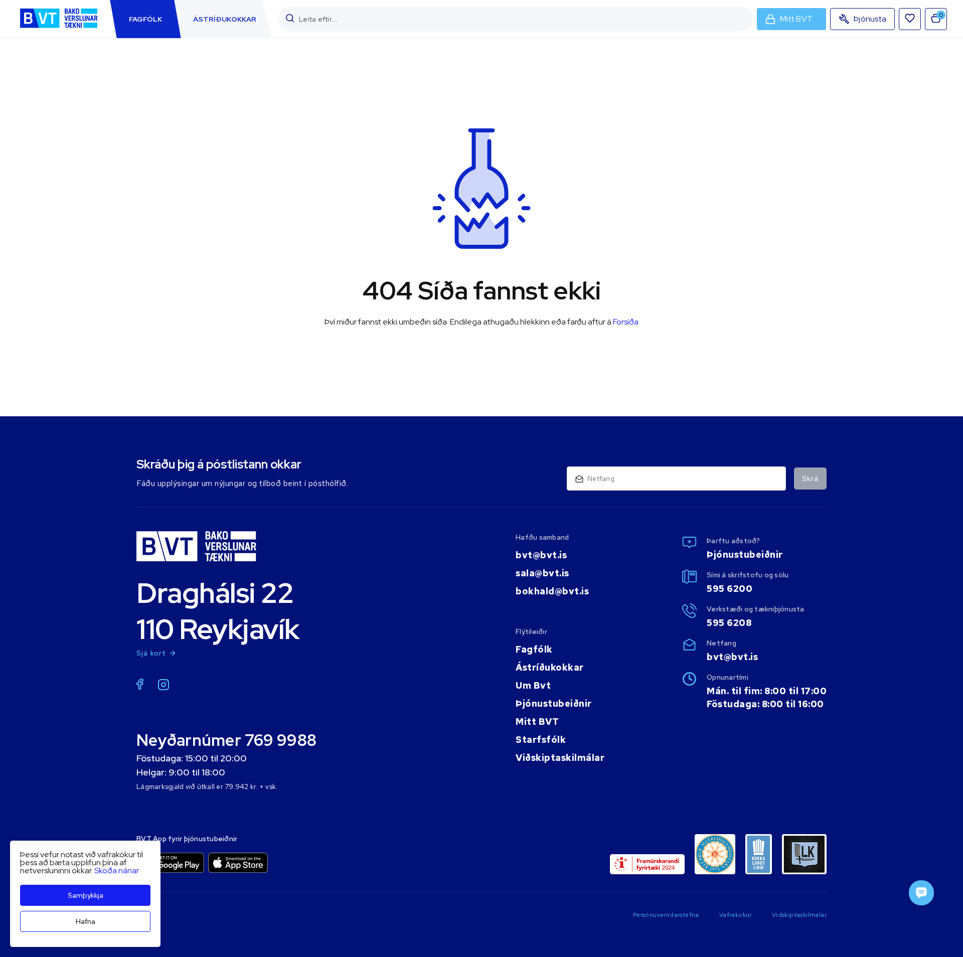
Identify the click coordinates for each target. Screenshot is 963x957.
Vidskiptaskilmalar (799, 915)
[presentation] (145, 19)
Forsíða (625, 321)
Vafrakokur (735, 915)
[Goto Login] (909, 19)
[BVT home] (58, 29)
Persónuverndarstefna (666, 915)
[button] (290, 19)
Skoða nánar (116, 870)
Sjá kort (151, 653)
